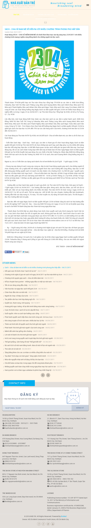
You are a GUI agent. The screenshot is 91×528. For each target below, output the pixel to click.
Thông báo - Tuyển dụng (67, 14)
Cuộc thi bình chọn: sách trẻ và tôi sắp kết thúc (22, 310)
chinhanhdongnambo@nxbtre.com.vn (64, 446)
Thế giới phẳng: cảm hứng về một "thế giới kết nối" (23, 342)
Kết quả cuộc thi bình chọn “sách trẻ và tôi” (20, 271)
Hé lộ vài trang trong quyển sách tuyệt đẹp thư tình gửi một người (29, 338)
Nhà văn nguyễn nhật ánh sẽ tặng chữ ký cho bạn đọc (24, 359)
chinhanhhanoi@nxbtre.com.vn (61, 428)
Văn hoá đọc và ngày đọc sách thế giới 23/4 (21, 289)
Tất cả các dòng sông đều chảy (16, 285)
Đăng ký (80, 408)
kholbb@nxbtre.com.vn (13, 501)
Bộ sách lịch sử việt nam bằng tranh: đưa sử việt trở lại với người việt (30, 345)
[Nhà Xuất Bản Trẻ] (19, 4)
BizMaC (64, 516)
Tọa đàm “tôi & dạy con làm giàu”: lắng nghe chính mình (25, 356)
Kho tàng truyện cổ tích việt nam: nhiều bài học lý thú (24, 320)
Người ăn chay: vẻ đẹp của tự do (16, 296)
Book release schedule (45, 19)
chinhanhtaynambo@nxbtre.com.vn (18, 463)
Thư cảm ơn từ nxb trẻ (13, 349)
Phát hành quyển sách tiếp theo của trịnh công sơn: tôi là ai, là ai (28, 317)
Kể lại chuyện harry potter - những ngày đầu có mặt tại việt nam (28, 281)
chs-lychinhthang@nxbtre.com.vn (62, 463)
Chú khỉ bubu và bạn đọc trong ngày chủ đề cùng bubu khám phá (28, 363)
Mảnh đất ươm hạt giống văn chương (18, 331)
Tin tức (16, 14)
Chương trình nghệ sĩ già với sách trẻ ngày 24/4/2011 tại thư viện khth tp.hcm (33, 274)
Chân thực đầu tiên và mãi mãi (16, 292)
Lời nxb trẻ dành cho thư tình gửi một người (21, 335)
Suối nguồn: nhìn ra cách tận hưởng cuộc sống (22, 313)
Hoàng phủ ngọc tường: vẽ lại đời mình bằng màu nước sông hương (29, 306)
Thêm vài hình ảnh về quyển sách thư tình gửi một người (25, 324)
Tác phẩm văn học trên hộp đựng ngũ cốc (20, 299)
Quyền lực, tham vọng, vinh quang (17, 303)
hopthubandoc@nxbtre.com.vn (16, 428)
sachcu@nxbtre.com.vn (58, 486)
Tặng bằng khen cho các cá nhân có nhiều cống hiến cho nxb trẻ (28, 352)
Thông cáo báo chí (46, 14)
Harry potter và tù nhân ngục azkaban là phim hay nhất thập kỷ (28, 370)
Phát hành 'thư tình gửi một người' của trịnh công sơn (24, 327)
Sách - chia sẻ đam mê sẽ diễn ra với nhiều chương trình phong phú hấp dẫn (33, 267)
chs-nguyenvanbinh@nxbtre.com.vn (18, 481)
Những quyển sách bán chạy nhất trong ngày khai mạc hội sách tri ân (30, 366)
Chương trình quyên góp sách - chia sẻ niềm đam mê (24, 278)
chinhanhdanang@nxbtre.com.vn (17, 446)
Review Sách (28, 14)
